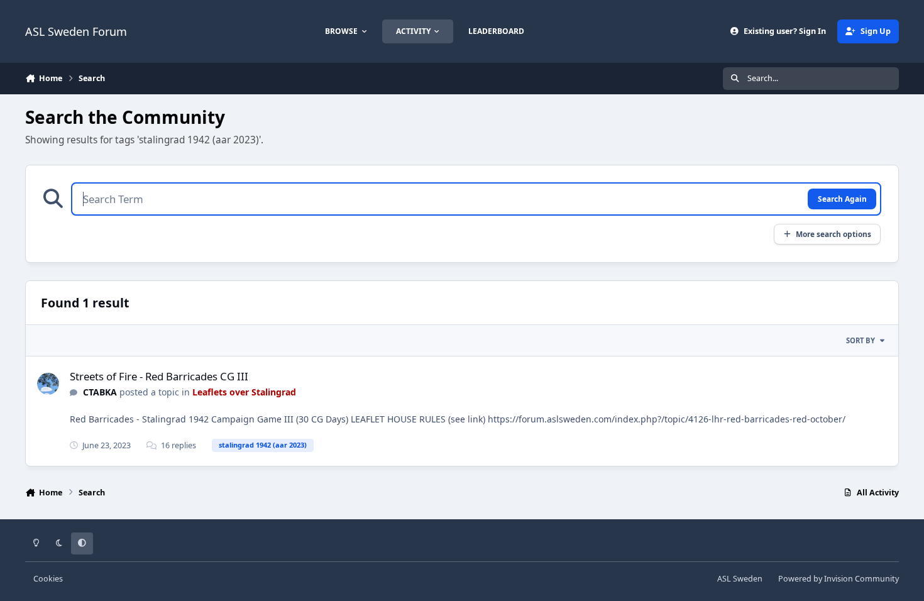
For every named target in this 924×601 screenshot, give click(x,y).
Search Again (842, 199)
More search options (833, 234)
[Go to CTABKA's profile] (48, 384)
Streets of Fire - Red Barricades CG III (159, 376)
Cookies (48, 578)
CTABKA (100, 392)
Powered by (838, 578)
